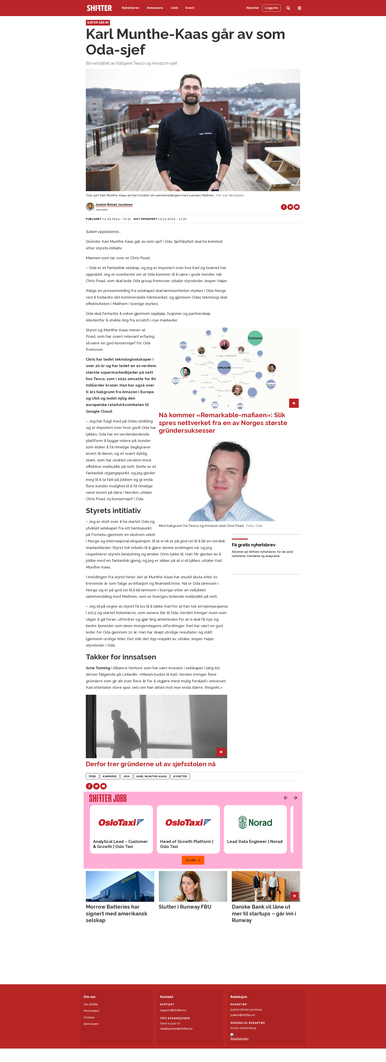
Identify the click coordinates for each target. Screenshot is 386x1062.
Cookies (89, 1017)
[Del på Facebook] (284, 207)
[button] (285, 798)
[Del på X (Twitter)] (290, 207)
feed (92, 776)
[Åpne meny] (299, 8)
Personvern (91, 1011)
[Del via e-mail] (297, 207)
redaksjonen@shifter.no (176, 1028)
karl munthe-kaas (152, 776)
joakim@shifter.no (242, 1015)
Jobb (174, 8)
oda (126, 776)
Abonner (252, 8)
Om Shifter (91, 1004)
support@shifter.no (173, 1010)
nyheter (180, 776)
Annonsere (155, 8)
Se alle (191, 860)
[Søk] (288, 8)
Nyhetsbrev (130, 8)
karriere (110, 776)
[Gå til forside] (99, 8)
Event (190, 8)
